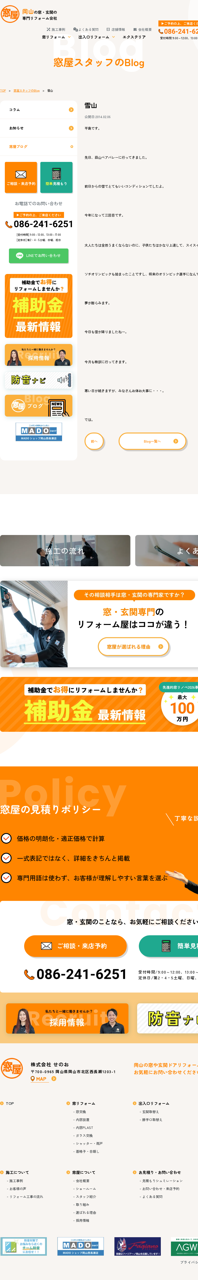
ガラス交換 (84, 1135)
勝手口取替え (152, 1119)
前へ (94, 441)
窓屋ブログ (18, 146)
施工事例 (58, 29)
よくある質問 (88, 29)
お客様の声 (17, 1188)
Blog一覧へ (152, 441)
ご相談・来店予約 (21, 183)
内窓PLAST (84, 1127)
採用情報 (67, 1018)
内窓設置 (82, 1119)
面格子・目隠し (87, 1151)
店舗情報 (118, 29)
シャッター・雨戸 (89, 1143)
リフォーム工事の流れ (26, 1196)
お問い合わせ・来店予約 (160, 1188)
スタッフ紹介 (86, 1196)
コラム (14, 109)
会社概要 (145, 29)
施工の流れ (65, 550)
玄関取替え (150, 1111)
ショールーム (86, 1188)
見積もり (56, 183)
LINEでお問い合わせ (43, 255)
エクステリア (134, 37)
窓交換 (81, 1111)
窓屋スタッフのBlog (27, 90)
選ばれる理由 (86, 1212)
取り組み (82, 1204)
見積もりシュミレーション (162, 1180)
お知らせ (16, 127)
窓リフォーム (53, 37)
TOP (3, 90)
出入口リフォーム (93, 37)
